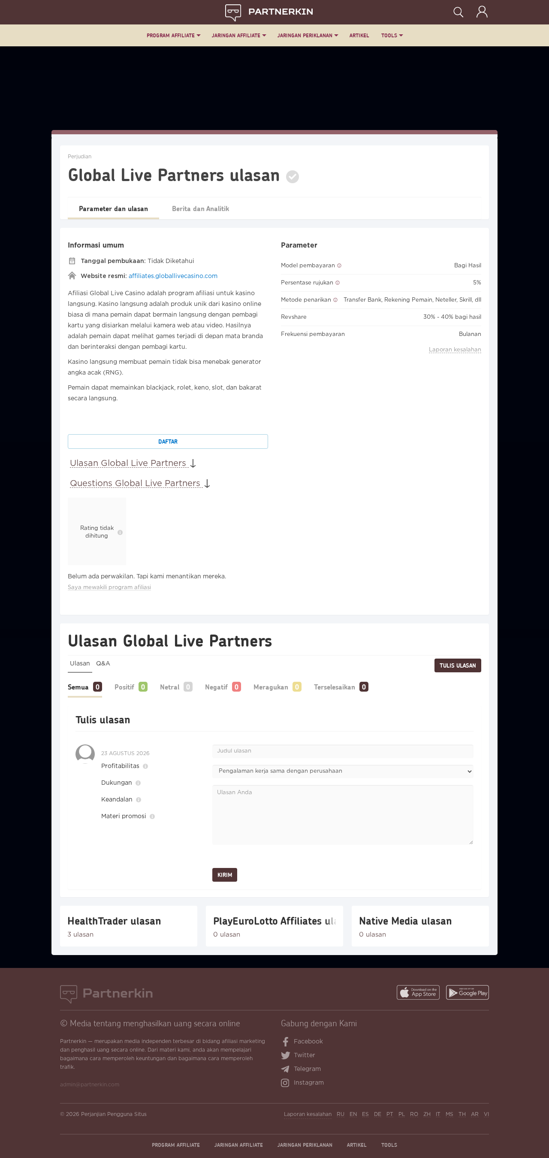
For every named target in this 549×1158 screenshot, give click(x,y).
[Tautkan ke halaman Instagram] (287, 1083)
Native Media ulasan (405, 921)
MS (449, 1114)
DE (377, 1114)
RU (340, 1114)
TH (462, 1114)
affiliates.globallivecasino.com (173, 276)
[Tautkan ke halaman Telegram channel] (287, 1070)
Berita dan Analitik (200, 208)
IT (438, 1114)
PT (389, 1114)
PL (401, 1114)
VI (486, 1114)
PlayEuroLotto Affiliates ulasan (274, 921)
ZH (427, 1114)
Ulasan (80, 663)
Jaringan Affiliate (236, 35)
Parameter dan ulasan (113, 208)
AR (475, 1114)
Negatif (216, 687)
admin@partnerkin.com (89, 1084)
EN (353, 1114)
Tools (389, 35)
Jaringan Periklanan (305, 35)
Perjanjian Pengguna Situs (114, 1114)
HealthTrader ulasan (114, 921)
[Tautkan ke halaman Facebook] (286, 1042)
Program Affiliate (171, 35)
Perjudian (79, 156)
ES (365, 1114)
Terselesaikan (334, 687)
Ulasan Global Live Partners (129, 463)
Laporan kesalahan (455, 350)
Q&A (103, 663)
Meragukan (270, 687)
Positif (124, 687)
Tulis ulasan (458, 665)
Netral (169, 687)
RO (414, 1114)
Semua (78, 687)
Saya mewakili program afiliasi (109, 587)
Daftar (168, 441)
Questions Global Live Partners (136, 483)
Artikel (359, 35)
